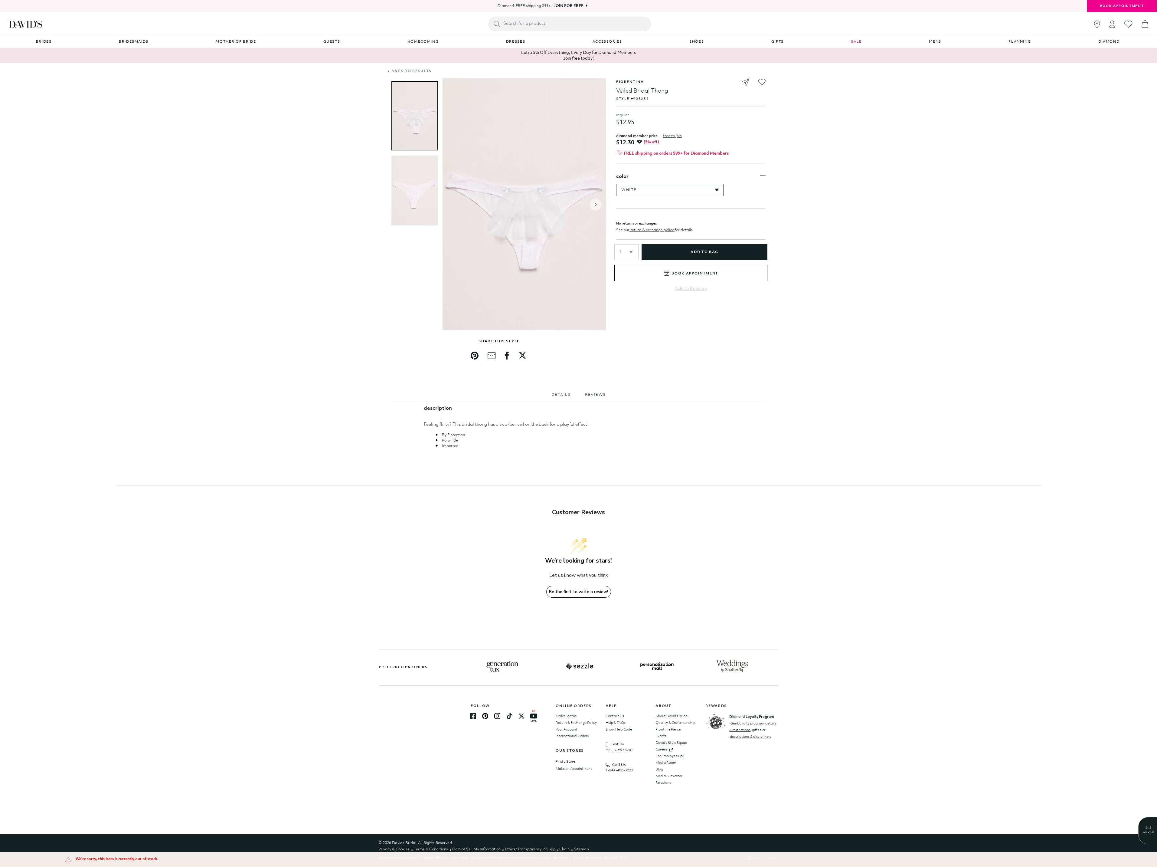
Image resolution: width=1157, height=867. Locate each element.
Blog (659, 769)
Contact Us (615, 716)
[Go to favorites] (1128, 24)
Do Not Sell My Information (476, 849)
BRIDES (44, 42)
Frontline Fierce (668, 729)
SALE (856, 42)
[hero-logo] (25, 24)
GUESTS (331, 42)
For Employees (667, 756)
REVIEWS (595, 395)
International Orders (572, 736)
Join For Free (568, 6)
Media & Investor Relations (668, 779)
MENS (935, 42)
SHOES (696, 42)
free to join (672, 136)
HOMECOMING (423, 42)
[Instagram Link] (497, 716)
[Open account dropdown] (1112, 24)
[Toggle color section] (763, 176)
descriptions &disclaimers (750, 737)
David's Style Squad (671, 743)
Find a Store (565, 762)
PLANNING (1019, 42)
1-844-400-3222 (619, 770)
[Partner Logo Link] (502, 666)
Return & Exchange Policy (576, 723)
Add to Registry (691, 289)
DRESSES (515, 42)
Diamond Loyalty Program (751, 717)
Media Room (665, 763)
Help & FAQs (616, 723)
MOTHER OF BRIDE (236, 42)
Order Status (566, 716)
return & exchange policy (652, 230)
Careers (661, 749)
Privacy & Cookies (394, 849)
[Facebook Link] (473, 716)
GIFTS (777, 42)
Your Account (566, 729)
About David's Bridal (671, 716)
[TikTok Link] (509, 716)
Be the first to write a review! (578, 592)
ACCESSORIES (607, 42)
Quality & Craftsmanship (675, 723)
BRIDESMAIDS (134, 42)
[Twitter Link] (521, 716)
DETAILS (561, 395)
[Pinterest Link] (485, 716)
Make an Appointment (574, 769)
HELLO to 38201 (619, 750)
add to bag (704, 252)
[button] (626, 252)
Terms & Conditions (431, 849)
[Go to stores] (1097, 24)
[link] (475, 356)
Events (660, 736)
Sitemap (581, 849)
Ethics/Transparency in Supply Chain (537, 849)
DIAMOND (1109, 42)
